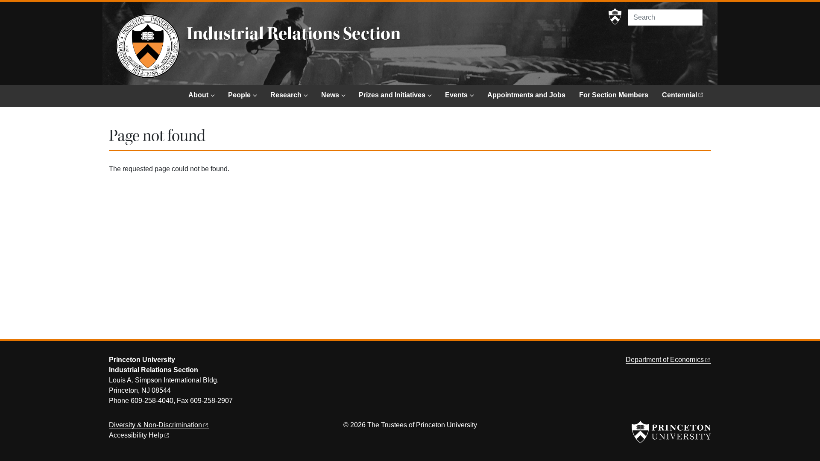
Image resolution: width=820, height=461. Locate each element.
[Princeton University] (615, 16)
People (239, 95)
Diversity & (155, 425)
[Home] (148, 46)
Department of (665, 359)
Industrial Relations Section (294, 34)
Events (456, 95)
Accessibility (136, 435)
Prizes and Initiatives (392, 95)
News (330, 95)
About (198, 95)
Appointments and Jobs (526, 95)
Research (286, 95)
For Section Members (613, 95)
